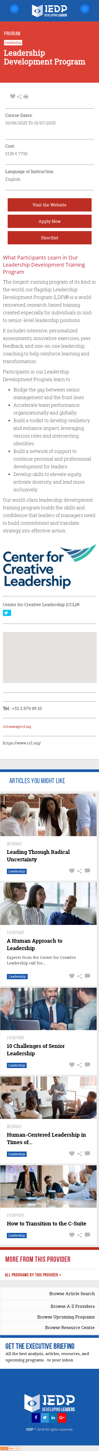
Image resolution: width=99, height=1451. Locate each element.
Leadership (13, 43)
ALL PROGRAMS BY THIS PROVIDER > (33, 1275)
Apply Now (50, 221)
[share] (19, 96)
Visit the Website (49, 205)
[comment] (86, 871)
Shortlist (49, 238)
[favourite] (12, 96)
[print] (25, 96)
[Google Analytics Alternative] (10, 1447)
